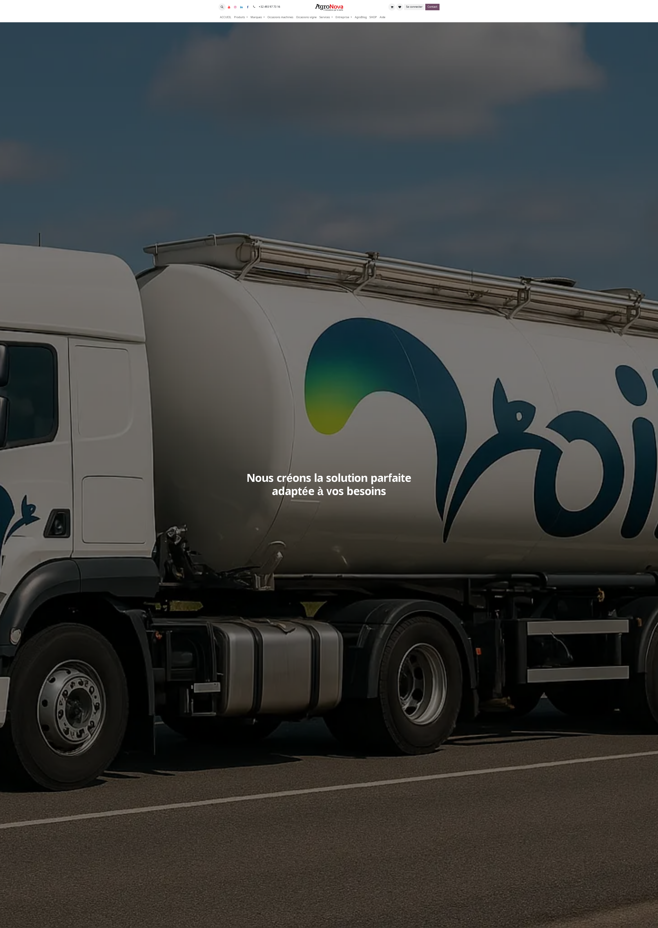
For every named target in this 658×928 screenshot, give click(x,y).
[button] (222, 7)
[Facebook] (247, 7)
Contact (432, 7)
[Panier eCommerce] (391, 7)
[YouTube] (229, 7)
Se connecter (414, 7)
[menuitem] (225, 17)
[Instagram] (235, 7)
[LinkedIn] (241, 7)
